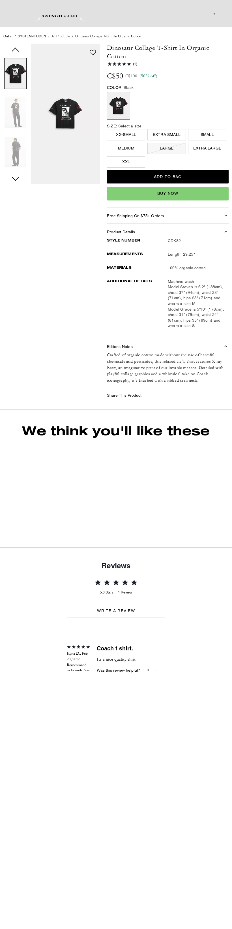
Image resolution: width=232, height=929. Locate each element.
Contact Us (197, 795)
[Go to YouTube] (167, 819)
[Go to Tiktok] (176, 819)
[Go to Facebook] (185, 819)
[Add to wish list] (93, 52)
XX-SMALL (126, 134)
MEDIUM (126, 148)
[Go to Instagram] (157, 819)
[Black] (118, 105)
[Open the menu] (221, 13)
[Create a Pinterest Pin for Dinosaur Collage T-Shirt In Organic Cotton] (194, 396)
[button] (15, 74)
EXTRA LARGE (207, 148)
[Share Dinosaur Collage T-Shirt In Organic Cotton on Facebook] (180, 396)
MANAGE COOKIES (78, 905)
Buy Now (168, 193)
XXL (126, 161)
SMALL (207, 134)
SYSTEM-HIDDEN (32, 36)
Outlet (7, 36)
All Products (60, 36)
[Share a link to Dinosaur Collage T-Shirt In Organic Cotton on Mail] (221, 396)
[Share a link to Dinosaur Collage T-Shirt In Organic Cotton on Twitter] (208, 396)
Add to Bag (168, 176)
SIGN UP (213, 760)
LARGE (166, 148)
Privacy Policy (167, 795)
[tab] (60, 15)
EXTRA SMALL (167, 134)
